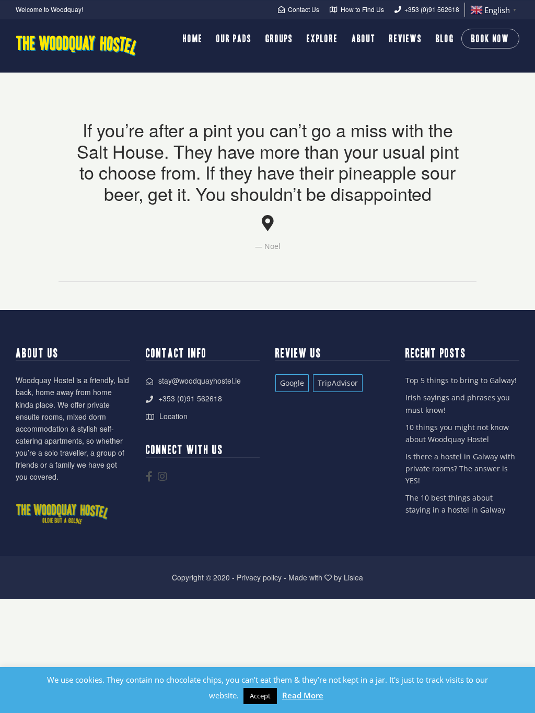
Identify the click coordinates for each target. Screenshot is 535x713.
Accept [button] (260, 695)
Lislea (353, 577)
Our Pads (234, 38)
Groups (279, 38)
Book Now (490, 38)
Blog (445, 38)
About (364, 38)
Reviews (405, 38)
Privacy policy (259, 577)
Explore (322, 38)
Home (193, 38)
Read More (302, 695)
